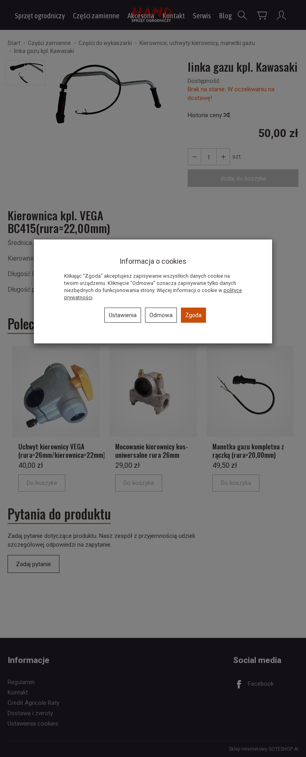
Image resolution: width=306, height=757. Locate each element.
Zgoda (193, 315)
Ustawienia (123, 315)
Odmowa (161, 315)
